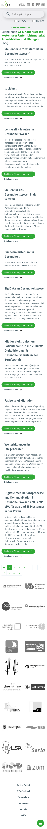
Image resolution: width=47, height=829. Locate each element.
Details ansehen (11, 77)
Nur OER (40, 21)
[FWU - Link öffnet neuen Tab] (35, 626)
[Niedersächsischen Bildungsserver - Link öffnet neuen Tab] (12, 707)
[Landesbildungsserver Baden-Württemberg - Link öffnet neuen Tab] (12, 586)
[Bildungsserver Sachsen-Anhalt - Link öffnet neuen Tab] (12, 747)
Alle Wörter (23, 21)
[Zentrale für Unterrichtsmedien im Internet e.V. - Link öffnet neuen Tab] (35, 767)
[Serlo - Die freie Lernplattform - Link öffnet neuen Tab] (35, 747)
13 (14, 573)
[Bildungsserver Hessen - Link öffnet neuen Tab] (12, 667)
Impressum (24, 803)
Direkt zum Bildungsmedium (16, 72)
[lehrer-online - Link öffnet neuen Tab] (12, 687)
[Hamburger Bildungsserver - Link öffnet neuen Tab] (12, 647)
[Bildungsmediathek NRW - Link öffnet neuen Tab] (35, 667)
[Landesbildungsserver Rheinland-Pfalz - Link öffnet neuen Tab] (12, 727)
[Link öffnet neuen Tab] (38, 4)
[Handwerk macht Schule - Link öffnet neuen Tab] (35, 647)
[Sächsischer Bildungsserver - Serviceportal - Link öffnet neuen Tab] (35, 727)
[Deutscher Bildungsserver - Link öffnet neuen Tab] (12, 626)
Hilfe (23, 815)
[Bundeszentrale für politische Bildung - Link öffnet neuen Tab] (12, 606)
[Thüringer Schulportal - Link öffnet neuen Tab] (12, 767)
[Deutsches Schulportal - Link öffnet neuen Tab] (35, 606)
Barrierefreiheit (23, 785)
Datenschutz (23, 797)
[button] (40, 823)
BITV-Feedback (23, 791)
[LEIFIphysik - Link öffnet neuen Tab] (35, 687)
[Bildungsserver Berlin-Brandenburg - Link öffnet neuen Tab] (35, 586)
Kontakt (23, 809)
